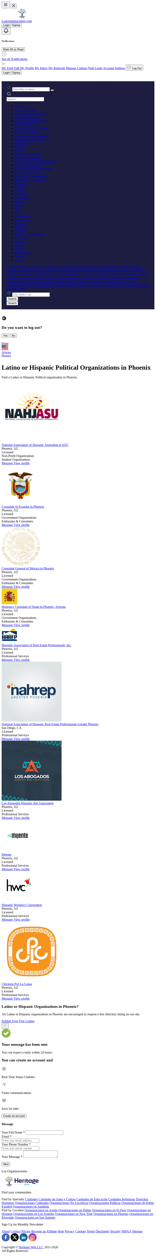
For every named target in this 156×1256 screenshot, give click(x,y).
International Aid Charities (31, 128)
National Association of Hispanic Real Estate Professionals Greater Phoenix (50, 724)
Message (8, 463)
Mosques (20, 201)
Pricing (25, 1231)
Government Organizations (32, 135)
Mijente (6, 854)
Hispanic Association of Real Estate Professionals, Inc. (37, 645)
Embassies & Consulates (30, 139)
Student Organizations (29, 234)
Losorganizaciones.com (17, 21)
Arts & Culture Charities (30, 113)
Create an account (14, 1115)
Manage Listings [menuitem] (76, 68)
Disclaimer (102, 1231)
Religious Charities (27, 132)
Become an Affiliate (44, 1231)
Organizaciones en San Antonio (35, 1217)
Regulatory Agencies (28, 157)
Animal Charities (25, 110)
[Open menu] (6, 5)
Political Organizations (29, 172)
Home (5, 343)
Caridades (31, 1199)
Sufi (17, 208)
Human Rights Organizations (33, 168)
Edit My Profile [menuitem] (24, 68)
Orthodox (21, 223)
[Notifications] (6, 31)
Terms (91, 1231)
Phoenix (6, 355)
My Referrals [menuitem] (56, 68)
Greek (19, 245)
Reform (19, 227)
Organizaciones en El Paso (109, 1210)
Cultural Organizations (29, 165)
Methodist (21, 194)
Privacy (70, 1231)
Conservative (23, 219)
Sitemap (137, 1231)
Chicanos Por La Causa (17, 984)
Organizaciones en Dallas (74, 1210)
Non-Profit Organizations (31, 176)
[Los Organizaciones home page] (22, 17)
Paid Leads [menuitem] (95, 68)
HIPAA (126, 1231)
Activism (20, 241)
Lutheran (20, 190)
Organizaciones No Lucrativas (68, 1203)
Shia (17, 205)
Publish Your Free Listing (18, 1021)
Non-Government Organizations (35, 161)
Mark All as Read (13, 49)
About (6, 1231)
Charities (20, 106)
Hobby (19, 249)
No (13, 335)
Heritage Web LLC (31, 1247)
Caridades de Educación (91, 1199)
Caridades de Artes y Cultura (57, 1199)
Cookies (80, 1231)
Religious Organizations (30, 179)
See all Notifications (14, 59)
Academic (21, 238)
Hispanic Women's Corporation (22, 905)
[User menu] (3, 63)
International (23, 252)
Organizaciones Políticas (105, 1203)
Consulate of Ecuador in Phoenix (23, 506)
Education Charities (27, 117)
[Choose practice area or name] (52, 90)
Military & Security (27, 154)
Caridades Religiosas (121, 1199)
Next (6, 1164)
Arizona (6, 352)
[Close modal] (5, 1026)
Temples (20, 230)
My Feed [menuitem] (7, 68)
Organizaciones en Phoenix (111, 1214)
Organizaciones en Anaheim (31, 1206)
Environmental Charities (30, 121)
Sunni (18, 212)
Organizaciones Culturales (32, 1203)
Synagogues (22, 216)
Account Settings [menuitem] (114, 68)
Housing (20, 146)
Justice (19, 150)
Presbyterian (22, 197)
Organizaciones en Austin (41, 1210)
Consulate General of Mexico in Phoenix (28, 568)
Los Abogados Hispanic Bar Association (28, 803)
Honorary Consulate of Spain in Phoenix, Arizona (34, 607)
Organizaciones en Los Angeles (33, 1214)
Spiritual (20, 256)
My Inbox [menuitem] (41, 68)
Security (115, 1231)
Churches (21, 183)
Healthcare (21, 143)
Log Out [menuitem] (136, 68)
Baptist (19, 186)
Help (61, 1231)
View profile (22, 463)
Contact (16, 1231)
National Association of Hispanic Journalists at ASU (35, 445)
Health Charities (25, 124)
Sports (19, 260)
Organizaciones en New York (74, 1214)
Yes (5, 335)
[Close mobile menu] (14, 6)
